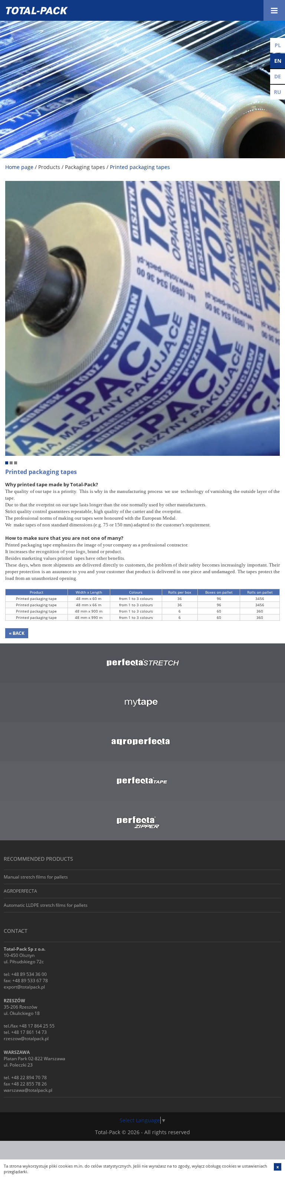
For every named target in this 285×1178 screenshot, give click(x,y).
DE (277, 76)
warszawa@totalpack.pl (28, 1090)
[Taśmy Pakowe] (142, 184)
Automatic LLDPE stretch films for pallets (46, 905)
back (16, 633)
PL (278, 45)
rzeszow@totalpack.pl (26, 1038)
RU (277, 91)
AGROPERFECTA (20, 891)
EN (277, 60)
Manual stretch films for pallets (36, 877)
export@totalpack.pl (24, 987)
